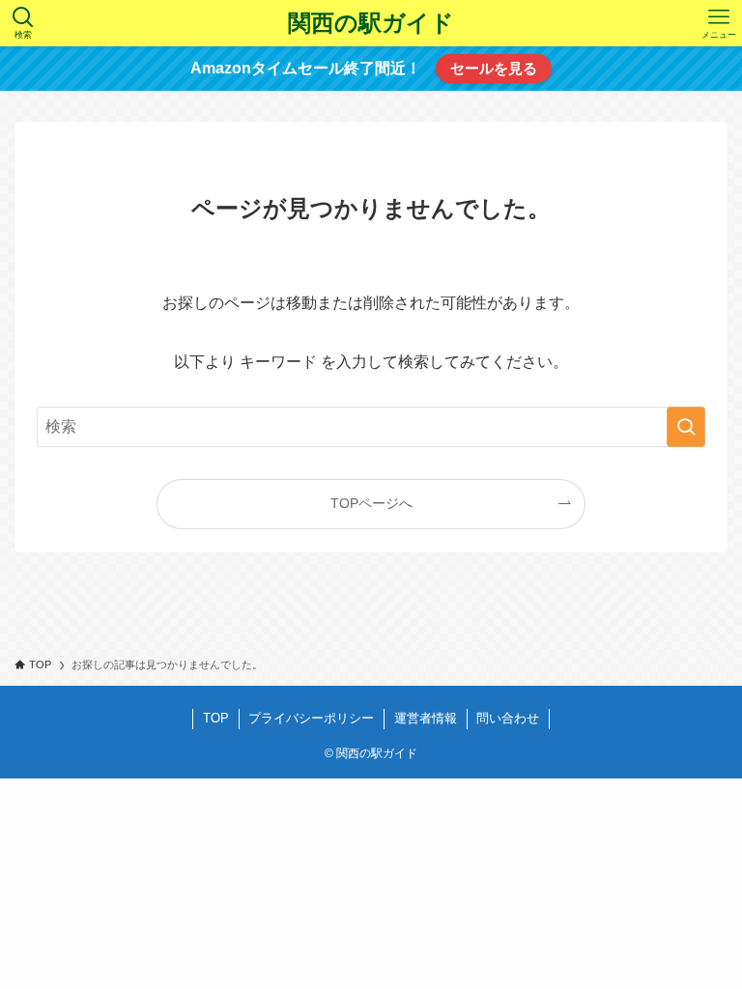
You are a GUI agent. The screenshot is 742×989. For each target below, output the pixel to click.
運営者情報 (425, 718)
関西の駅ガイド (371, 23)
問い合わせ (507, 718)
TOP (216, 718)
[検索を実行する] (686, 427)
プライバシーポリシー (311, 718)
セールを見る (493, 68)
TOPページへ (371, 503)
